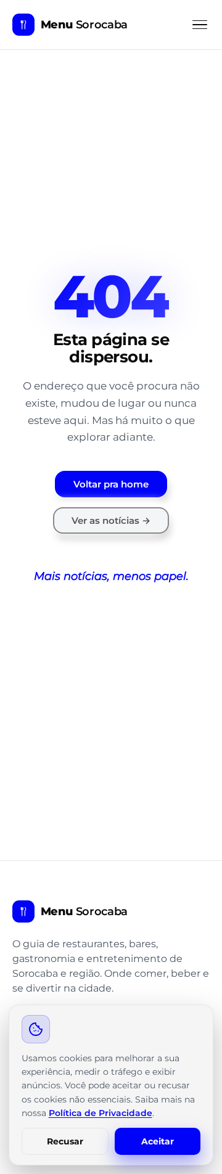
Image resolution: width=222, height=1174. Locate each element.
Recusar (65, 1141)
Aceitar (157, 1141)
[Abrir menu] (200, 25)
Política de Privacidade (100, 1113)
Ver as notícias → (111, 520)
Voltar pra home (111, 484)
